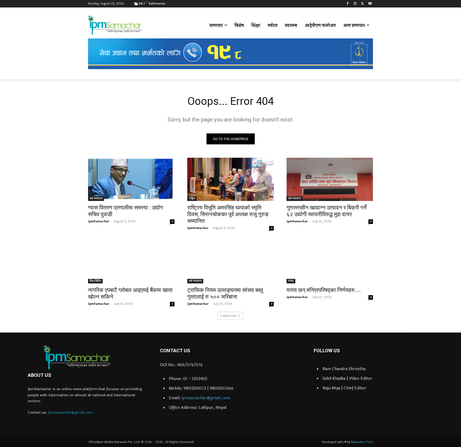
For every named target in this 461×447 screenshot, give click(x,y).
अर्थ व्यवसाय (96, 198)
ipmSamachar (98, 221)
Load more (229, 315)
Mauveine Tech (362, 442)
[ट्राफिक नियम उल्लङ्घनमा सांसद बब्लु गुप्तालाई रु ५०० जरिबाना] (230, 261)
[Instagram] (355, 4)
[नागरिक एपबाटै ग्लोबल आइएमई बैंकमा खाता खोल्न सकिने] (131, 261)
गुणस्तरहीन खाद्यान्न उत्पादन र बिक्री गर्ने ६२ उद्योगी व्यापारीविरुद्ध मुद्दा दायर (327, 210)
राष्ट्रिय (192, 198)
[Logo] (76, 358)
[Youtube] (370, 4)
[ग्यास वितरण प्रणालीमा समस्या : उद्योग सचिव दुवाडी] (131, 179)
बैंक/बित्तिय (95, 281)
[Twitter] (362, 4)
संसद (291, 281)
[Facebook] (348, 4)
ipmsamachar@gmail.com (70, 412)
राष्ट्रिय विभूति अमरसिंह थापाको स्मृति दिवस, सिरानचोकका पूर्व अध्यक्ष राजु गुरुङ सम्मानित (227, 214)
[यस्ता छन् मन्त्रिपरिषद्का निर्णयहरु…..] (330, 261)
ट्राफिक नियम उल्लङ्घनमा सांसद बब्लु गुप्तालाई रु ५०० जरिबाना (225, 293)
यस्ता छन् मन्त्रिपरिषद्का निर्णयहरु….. (324, 290)
